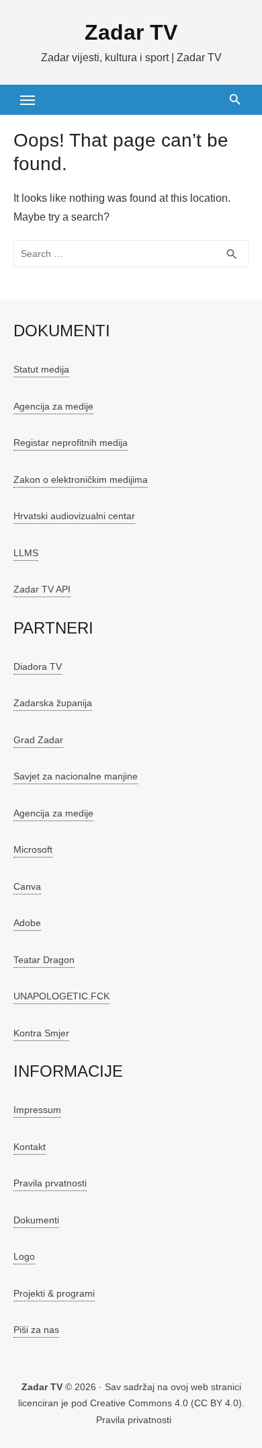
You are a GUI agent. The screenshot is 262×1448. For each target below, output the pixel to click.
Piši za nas (36, 1329)
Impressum (37, 1109)
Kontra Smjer (41, 1033)
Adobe (27, 922)
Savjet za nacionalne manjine (75, 776)
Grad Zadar (38, 739)
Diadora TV (37, 666)
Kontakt (29, 1146)
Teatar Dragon (44, 959)
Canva (27, 886)
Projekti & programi (54, 1293)
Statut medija (41, 369)
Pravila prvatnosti (50, 1183)
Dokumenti (36, 1220)
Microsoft (32, 849)
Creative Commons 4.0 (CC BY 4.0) (166, 1403)
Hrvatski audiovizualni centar (74, 515)
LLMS (25, 552)
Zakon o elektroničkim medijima (80, 479)
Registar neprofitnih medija (70, 442)
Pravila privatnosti (133, 1419)
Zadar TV (131, 32)
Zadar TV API (42, 589)
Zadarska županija (52, 702)
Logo (24, 1256)
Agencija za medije (53, 406)
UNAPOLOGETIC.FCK (61, 996)
